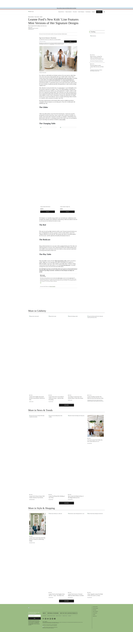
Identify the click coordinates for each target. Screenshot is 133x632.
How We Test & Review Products (69, 613)
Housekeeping (88, 11)
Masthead (44, 615)
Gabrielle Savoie (32, 542)
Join (70, 41)
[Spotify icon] (54, 618)
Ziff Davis (49, 624)
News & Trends (37, 16)
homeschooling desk (65, 265)
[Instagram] (40, 282)
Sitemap (69, 615)
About (44, 613)
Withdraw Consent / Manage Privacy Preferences (50, 627)
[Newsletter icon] (43, 618)
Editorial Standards (52, 286)
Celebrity (41, 16)
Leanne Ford (101, 401)
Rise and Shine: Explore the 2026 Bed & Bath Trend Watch (66, 8)
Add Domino (31, 29)
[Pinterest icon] (48, 618)
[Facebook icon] (50, 618)
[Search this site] (104, 11)
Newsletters (99, 11)
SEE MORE (66, 405)
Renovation (75, 11)
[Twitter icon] (52, 618)
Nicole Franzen (94, 400)
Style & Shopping (81, 11)
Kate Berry (100, 400)
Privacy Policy (58, 615)
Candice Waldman (96, 401)
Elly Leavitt (30, 27)
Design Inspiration (68, 11)
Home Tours (89, 395)
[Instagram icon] (45, 618)
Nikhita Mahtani (32, 499)
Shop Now (47, 211)
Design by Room (61, 11)
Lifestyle (93, 11)
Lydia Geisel (51, 401)
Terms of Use (71, 43)
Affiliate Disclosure (51, 615)
